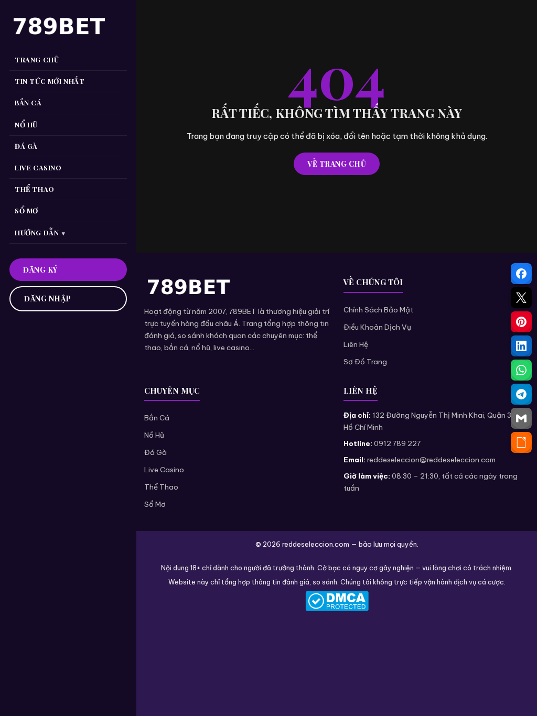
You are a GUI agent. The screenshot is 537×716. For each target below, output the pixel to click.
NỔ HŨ (26, 124)
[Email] (521, 418)
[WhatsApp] (521, 370)
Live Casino (164, 469)
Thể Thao (161, 487)
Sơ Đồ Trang (365, 361)
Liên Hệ (355, 344)
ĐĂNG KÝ (40, 270)
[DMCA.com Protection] (336, 601)
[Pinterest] (521, 321)
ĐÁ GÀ (26, 146)
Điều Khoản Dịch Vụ (377, 327)
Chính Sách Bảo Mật (378, 309)
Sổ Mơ (155, 504)
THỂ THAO (35, 189)
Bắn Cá (156, 417)
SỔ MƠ (26, 210)
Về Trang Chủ (336, 164)
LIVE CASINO (38, 167)
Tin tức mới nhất (50, 81)
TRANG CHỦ (37, 59)
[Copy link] (521, 442)
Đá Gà (155, 452)
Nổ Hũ (154, 435)
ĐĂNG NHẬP (47, 298)
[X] (521, 297)
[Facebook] (521, 273)
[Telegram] (521, 394)
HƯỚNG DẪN (37, 232)
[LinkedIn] (521, 345)
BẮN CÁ (28, 102)
